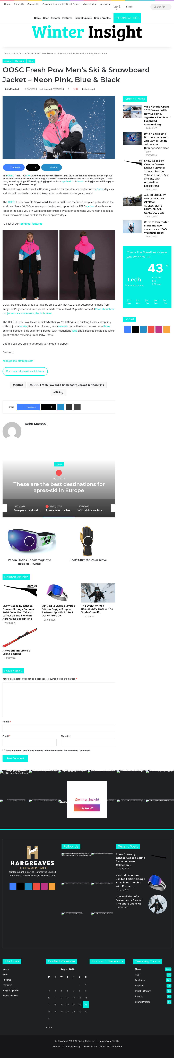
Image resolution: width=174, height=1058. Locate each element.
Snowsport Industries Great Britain (61, 4)
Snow (100, 189)
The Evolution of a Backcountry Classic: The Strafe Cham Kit (97, 609)
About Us (19, 4)
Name (7, 721)
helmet (62, 326)
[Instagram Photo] (14, 785)
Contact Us (33, 4)
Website (65, 736)
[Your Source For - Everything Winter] (87, 33)
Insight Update (83, 18)
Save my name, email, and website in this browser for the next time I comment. (48, 750)
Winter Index (89, 4)
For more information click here (25, 371)
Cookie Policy (90, 1046)
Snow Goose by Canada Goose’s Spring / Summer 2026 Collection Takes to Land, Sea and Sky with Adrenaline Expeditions (18, 612)
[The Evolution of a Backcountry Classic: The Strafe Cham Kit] (98, 593)
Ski (28, 175)
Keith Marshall (12, 89)
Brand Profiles (102, 18)
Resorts (55, 18)
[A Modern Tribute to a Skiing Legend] (20, 637)
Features (67, 18)
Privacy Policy (73, 1046)
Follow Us (87, 807)
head (80, 181)
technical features (31, 223)
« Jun (49, 1027)
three (106, 326)
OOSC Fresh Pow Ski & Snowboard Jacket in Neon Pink (67, 385)
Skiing (59, 392)
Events (139, 996)
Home (7, 4)
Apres (23, 53)
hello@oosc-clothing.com (18, 360)
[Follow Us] (87, 793)
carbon (90, 206)
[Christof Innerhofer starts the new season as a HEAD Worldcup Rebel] (132, 226)
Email (6, 736)
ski (70, 181)
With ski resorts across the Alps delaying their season (59, 484)
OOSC (10, 175)
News (37, 18)
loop (74, 330)
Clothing (19, 61)
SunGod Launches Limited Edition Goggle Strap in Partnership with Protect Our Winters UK (58, 610)
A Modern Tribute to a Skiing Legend (16, 652)
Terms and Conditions (110, 1046)
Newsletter (105, 4)
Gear (46, 18)
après (65, 181)
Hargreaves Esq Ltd (109, 1041)
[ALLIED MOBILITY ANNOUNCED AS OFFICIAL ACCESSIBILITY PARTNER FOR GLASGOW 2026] (132, 199)
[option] (59, 483)
